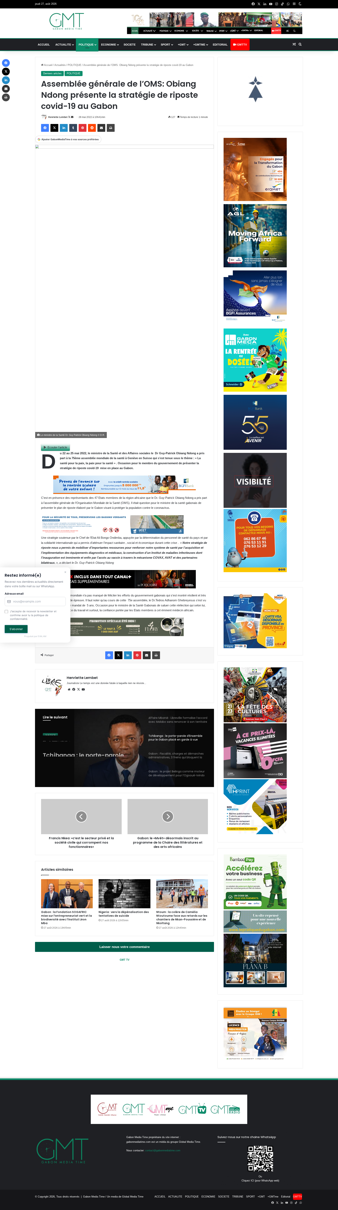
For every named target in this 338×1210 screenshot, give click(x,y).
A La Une (50, 732)
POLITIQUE (86, 44)
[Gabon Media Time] (67, 21)
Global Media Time (132, 1196)
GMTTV (241, 44)
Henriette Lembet (57, 117)
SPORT (165, 44)
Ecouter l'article (57, 447)
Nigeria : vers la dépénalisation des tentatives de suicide (124, 914)
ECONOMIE (108, 44)
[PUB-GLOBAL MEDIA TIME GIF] (255, 506)
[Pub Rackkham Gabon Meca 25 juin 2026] (255, 390)
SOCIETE (130, 44)
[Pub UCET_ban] (112, 532)
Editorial (220, 44)
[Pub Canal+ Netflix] (124, 587)
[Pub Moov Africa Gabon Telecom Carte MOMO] (255, 647)
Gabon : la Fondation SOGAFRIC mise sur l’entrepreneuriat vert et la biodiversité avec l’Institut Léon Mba (66, 917)
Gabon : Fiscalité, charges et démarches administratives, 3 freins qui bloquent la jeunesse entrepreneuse (88, 749)
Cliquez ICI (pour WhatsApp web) (260, 1180)
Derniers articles (52, 73)
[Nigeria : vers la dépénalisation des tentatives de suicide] (124, 893)
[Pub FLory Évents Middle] (112, 635)
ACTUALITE (63, 44)
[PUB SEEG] (255, 571)
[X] (78, 689)
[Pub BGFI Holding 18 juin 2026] (255, 448)
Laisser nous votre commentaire (124, 947)
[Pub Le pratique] (255, 931)
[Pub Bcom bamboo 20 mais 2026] (255, 908)
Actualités (60, 65)
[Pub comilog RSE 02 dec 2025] (255, 200)
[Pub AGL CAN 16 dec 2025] (255, 266)
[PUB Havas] (255, 324)
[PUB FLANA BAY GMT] (255, 986)
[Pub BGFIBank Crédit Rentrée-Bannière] (124, 493)
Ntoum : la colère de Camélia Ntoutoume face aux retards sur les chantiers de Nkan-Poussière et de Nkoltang (181, 917)
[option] (124, 748)
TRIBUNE (147, 44)
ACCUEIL (44, 44)
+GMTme (199, 44)
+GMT (182, 44)
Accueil (47, 65)
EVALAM (42, 636)
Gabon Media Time (94, 1196)
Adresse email (14, 593)
